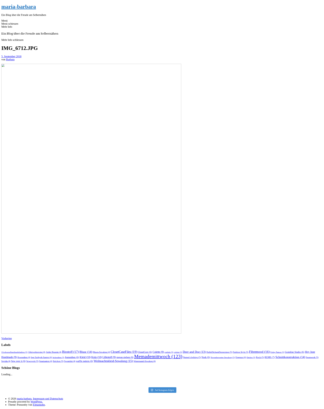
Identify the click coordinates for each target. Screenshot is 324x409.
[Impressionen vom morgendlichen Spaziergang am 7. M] (268, 383)
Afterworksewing (36, 352)
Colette (158, 351)
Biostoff (70, 352)
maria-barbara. (24, 398)
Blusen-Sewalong (101, 352)
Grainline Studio (294, 352)
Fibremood (259, 352)
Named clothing (192, 357)
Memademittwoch (158, 356)
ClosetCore (145, 352)
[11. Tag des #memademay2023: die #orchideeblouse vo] (268, 379)
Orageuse (240, 357)
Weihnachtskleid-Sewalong (113, 361)
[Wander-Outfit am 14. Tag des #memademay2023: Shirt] (162, 379)
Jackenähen (58, 357)
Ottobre (251, 357)
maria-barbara (18, 7)
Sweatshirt (69, 361)
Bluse (85, 352)
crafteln (169, 352)
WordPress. (37, 401)
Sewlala (5, 361)
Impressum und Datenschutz (48, 398)
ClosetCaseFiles (124, 352)
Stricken (58, 361)
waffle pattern (84, 361)
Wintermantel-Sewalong (144, 361)
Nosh (205, 357)
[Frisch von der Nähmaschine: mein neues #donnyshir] (162, 383)
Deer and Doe (194, 352)
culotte (178, 352)
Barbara (10, 59)
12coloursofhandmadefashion (14, 352)
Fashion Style (240, 352)
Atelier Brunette (53, 352)
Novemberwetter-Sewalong (223, 357)
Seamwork (312, 357)
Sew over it (18, 361)
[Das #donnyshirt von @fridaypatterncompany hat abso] (55, 379)
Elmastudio (39, 404)
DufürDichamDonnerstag (219, 352)
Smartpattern (45, 361)
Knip (96, 357)
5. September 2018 (11, 56)
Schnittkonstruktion (290, 357)
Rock (260, 357)
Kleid (85, 357)
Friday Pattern (277, 352)
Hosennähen (23, 357)
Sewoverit (32, 361)
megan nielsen (124, 357)
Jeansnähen (72, 357)
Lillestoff (109, 357)
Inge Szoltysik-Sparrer (41, 357)
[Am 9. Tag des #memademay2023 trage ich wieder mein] (55, 383)
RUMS (270, 357)
